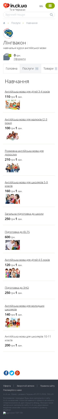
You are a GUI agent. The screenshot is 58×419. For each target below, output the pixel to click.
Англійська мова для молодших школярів (24, 307)
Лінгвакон (14, 42)
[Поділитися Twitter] (11, 373)
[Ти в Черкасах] (15, 5)
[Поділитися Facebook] (6, 373)
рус (41, 5)
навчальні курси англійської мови (24, 48)
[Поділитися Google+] (17, 373)
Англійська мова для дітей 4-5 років (27, 260)
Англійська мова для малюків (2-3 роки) (26, 121)
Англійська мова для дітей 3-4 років (27, 91)
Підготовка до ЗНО (17, 287)
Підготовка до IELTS (17, 232)
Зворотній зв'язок (25, 385)
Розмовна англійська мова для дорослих (24, 152)
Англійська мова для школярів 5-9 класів (26, 184)
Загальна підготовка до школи (24, 214)
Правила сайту (47, 385)
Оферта (7, 385)
